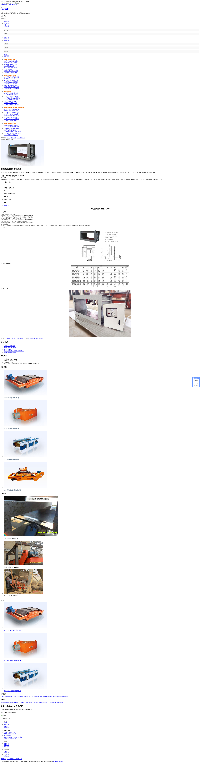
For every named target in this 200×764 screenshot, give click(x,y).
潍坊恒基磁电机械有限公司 (14, 759)
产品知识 (6, 51)
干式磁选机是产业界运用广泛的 (9, 697)
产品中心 (6, 25)
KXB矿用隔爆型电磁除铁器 (11, 126)
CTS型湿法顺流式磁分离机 (11, 110)
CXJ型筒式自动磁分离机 (10, 120)
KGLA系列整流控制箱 (10, 101)
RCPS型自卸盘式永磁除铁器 (11, 99)
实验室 (5, 34)
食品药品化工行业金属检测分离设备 (14, 107)
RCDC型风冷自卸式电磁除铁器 (14, 338)
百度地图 (8, 4)
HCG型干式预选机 (9, 66)
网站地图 (14, 4)
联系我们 (3, 4)
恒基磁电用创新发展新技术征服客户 (44, 697)
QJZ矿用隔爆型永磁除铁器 (11, 125)
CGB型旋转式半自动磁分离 (11, 78)
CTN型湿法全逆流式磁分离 (11, 88)
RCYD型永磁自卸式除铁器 (11, 93)
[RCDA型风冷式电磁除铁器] (25, 425)
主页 (8, 138)
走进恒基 (6, 23)
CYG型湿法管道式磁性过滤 (11, 77)
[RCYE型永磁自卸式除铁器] (25, 456)
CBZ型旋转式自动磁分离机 (11, 119)
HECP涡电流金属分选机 (10, 64)
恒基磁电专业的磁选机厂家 (25, 697)
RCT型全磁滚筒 (8, 69)
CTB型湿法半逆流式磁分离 (11, 87)
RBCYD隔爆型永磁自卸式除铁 (12, 133)
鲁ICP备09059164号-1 (59, 762)
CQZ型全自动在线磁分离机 (11, 109)
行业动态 (6, 47)
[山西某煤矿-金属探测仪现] (31, 536)
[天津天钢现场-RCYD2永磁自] (23, 564)
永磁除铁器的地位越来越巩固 (42, 702)
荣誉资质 (6, 37)
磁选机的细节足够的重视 (61, 697)
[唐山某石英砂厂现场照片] (23, 593)
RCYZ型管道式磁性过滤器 (11, 114)
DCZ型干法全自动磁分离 (11, 82)
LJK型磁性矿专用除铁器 (10, 72)
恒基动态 (6, 40)
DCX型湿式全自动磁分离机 (11, 80)
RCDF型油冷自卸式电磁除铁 (12, 98)
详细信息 (6, 205)
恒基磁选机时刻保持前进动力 (25, 702)
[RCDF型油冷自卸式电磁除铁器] (25, 487)
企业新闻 (6, 44)
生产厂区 (6, 30)
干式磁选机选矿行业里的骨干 (9, 702)
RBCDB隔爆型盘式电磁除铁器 (12, 128)
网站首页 (6, 21)
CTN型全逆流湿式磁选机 (11, 62)
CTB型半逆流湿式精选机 (11, 61)
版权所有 (3, 759)
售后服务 (6, 55)
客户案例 (6, 39)
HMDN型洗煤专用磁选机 (11, 135)
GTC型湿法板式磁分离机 (11, 83)
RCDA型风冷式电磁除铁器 (11, 94)
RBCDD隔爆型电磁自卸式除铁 (12, 131)
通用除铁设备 (7, 91)
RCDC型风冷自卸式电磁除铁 (12, 104)
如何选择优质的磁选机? (56, 702)
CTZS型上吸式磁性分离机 (11, 71)
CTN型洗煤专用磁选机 (10, 130)
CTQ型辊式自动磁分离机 (11, 85)
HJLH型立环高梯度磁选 (10, 67)
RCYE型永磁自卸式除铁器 (11, 96)
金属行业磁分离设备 (9, 59)
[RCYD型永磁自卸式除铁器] (25, 395)
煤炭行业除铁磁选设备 (10, 123)
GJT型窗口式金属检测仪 (10, 103)
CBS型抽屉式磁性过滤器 (10, 117)
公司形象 (6, 26)
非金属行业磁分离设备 (10, 75)
